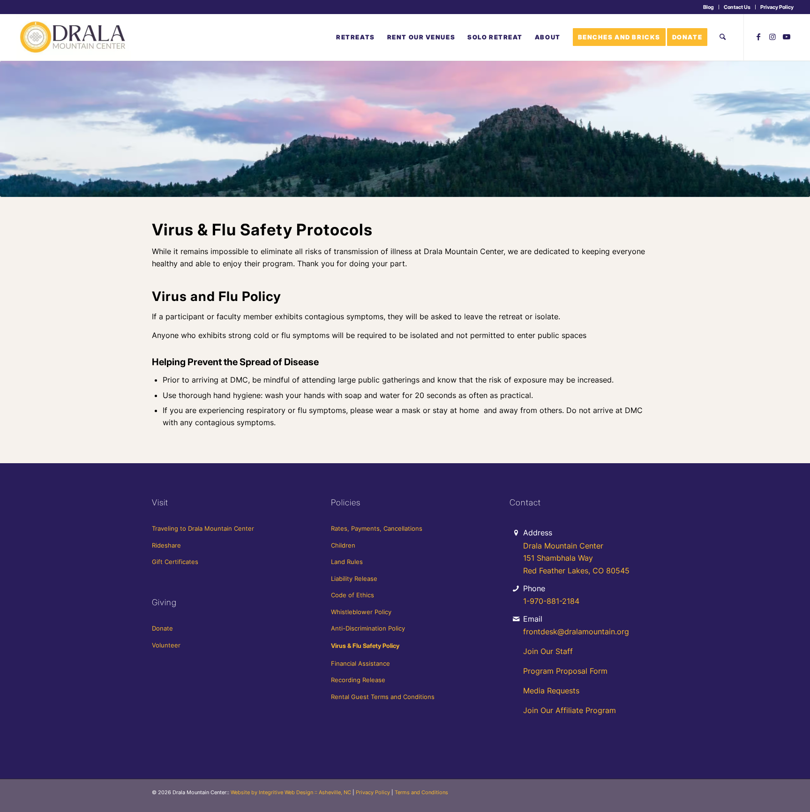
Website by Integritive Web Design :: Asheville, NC (291, 792)
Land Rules (347, 561)
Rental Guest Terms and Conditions (383, 696)
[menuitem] (708, 7)
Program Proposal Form (565, 671)
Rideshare (166, 545)
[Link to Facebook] (758, 37)
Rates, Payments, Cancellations (376, 528)
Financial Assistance (360, 663)
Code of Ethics (352, 595)
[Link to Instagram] (772, 37)
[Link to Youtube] (787, 37)
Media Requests (551, 690)
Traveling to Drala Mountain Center (203, 528)
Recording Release (358, 680)
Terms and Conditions (421, 792)
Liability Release (354, 578)
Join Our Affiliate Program (569, 710)
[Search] (722, 37)
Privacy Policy (777, 7)
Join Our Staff (548, 651)
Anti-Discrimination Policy (368, 628)
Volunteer (166, 645)
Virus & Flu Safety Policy (365, 645)
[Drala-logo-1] (73, 37)
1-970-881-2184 (551, 601)
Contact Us (737, 7)
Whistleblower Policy (361, 612)
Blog (708, 7)
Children (343, 545)
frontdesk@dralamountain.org (576, 631)
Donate (162, 628)
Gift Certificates (175, 561)
